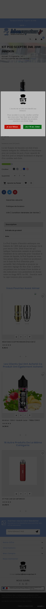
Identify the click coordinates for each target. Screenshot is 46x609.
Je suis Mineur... (12, 127)
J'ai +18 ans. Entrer (32, 127)
